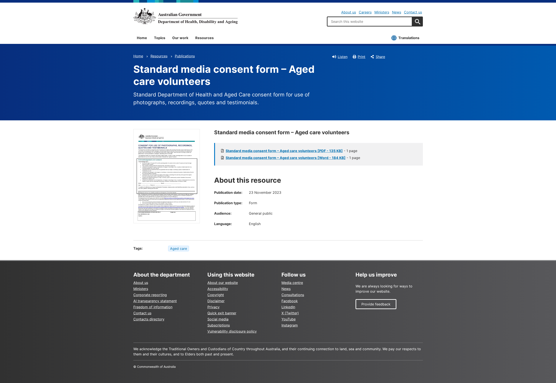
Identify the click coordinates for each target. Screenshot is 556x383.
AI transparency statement (155, 301)
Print (361, 57)
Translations (408, 38)
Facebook (289, 301)
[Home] (185, 16)
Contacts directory (148, 319)
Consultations (292, 295)
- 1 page (291, 151)
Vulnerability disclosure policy (232, 331)
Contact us (413, 12)
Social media (217, 319)
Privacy (213, 307)
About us (348, 12)
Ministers (381, 12)
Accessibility (217, 289)
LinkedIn (288, 307)
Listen (343, 57)
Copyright (215, 295)
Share (380, 57)
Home (142, 38)
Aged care (178, 248)
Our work (180, 38)
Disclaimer (216, 301)
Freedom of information (152, 307)
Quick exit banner (221, 313)
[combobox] (369, 22)
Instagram (289, 325)
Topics (159, 38)
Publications (185, 56)
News (396, 12)
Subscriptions (218, 325)
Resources (204, 38)
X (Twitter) (290, 313)
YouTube (288, 319)
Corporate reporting (150, 295)
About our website (222, 282)
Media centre (292, 282)
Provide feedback (376, 304)
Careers (365, 12)
